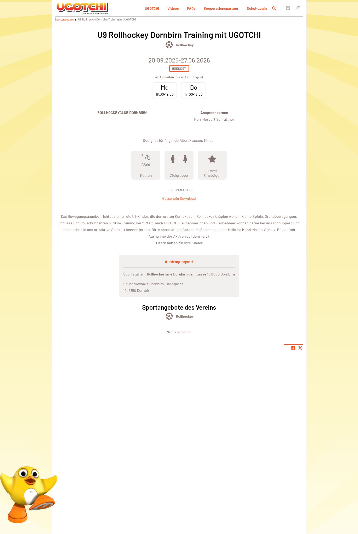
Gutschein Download (179, 198)
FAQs (191, 8)
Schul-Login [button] (257, 8)
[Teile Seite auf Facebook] (293, 348)
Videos (173, 8)
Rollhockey (185, 45)
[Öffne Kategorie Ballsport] (169, 44)
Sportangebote (64, 19)
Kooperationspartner (221, 8)
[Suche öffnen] (274, 8)
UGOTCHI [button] (152, 8)
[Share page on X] (300, 348)
